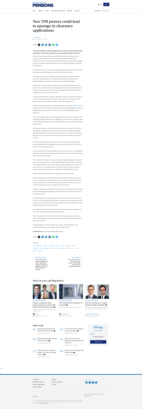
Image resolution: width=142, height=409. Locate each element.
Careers (54, 379)
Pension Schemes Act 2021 (46, 248)
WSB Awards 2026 (98, 337)
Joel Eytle (45, 245)
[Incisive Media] (35, 396)
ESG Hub (69, 11)
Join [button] (106, 4)
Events (47, 11)
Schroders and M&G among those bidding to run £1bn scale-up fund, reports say (46, 352)
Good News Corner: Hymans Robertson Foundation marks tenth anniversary (74, 341)
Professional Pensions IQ (58, 11)
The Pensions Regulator (54, 245)
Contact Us (36, 379)
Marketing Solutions (38, 382)
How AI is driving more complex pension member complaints (96, 304)
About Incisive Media (39, 384)
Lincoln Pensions (70, 248)
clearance (68, 245)
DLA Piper (40, 250)
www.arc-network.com (43, 403)
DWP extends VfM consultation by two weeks (70, 304)
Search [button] (96, 11)
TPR (63, 245)
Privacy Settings (37, 387)
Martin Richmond (65, 314)
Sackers (56, 248)
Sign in (100, 4)
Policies (54, 384)
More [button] (76, 11)
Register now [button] (98, 342)
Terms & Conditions (57, 382)
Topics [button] (40, 11)
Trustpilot (1, 368)
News (34, 11)
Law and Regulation (37, 245)
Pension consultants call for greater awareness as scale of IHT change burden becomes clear (44, 305)
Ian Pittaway (62, 248)
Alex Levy (37, 314)
